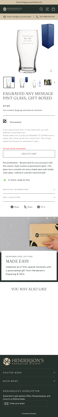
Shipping (18, 110)
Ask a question (11, 197)
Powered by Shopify (29, 413)
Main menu (10, 381)
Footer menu (12, 372)
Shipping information (16, 189)
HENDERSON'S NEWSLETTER (21, 391)
